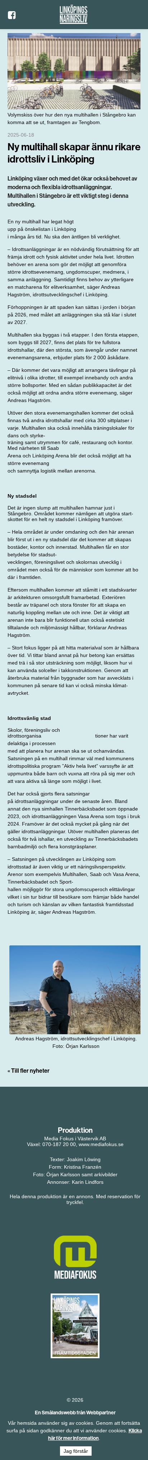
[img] (76, 989)
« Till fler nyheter (29, 1070)
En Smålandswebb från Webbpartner (75, 1412)
